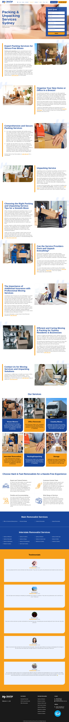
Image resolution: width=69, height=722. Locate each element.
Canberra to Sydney (56, 541)
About (47, 2)
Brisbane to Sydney (7, 543)
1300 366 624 (63, 2)
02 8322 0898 (59, 699)
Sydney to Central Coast (40, 539)
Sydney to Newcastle (8, 539)
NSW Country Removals (25, 701)
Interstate (26, 2)
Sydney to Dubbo (55, 539)
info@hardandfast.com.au (61, 701)
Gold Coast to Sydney (24, 543)
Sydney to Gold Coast (56, 536)
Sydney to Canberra (23, 536)
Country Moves (56, 422)
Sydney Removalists (56, 521)
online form (49, 270)
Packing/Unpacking (34, 456)
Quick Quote (54, 2)
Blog (44, 2)
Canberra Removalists (40, 521)
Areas (40, 2)
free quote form (13, 379)
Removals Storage (23, 521)
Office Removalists (24, 703)
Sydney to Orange (23, 539)
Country (23, 2)
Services (31, 2)
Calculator (36, 2)
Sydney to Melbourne (8, 536)
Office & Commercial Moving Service (11, 521)
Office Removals (34, 422)
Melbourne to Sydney (40, 541)
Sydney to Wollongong (8, 541)
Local (20, 2)
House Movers (12, 422)
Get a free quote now (11, 237)
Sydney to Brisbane (39, 536)
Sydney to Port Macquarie (25, 541)
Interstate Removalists (12, 456)
